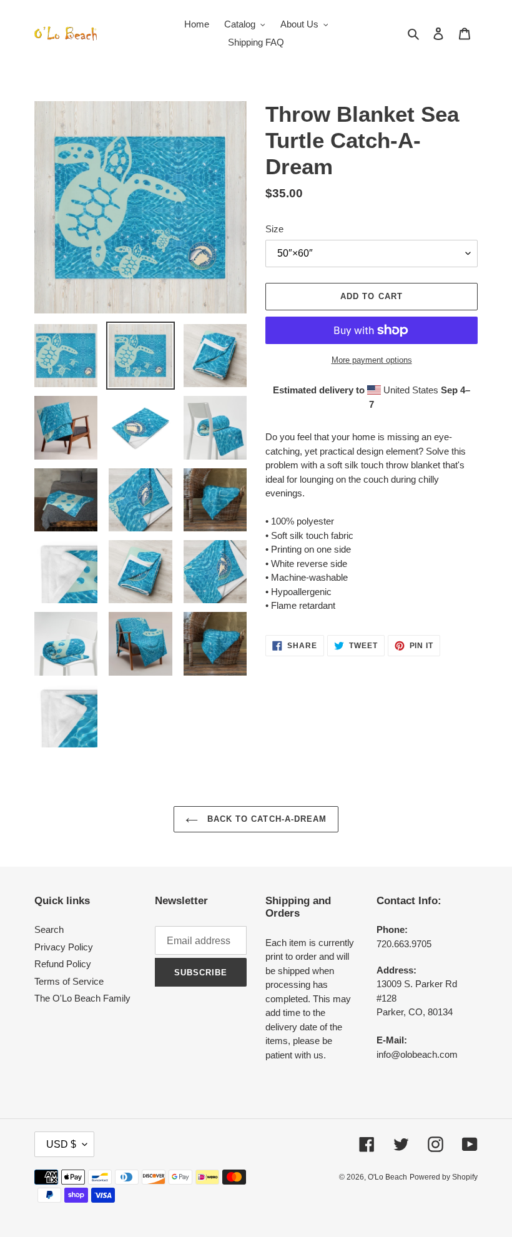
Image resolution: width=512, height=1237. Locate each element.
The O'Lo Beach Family (82, 998)
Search (49, 929)
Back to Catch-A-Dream (265, 819)
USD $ (61, 1144)
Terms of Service (69, 981)
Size (274, 229)
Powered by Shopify (444, 1177)
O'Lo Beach (387, 1177)
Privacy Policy (63, 947)
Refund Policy (62, 964)
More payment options (372, 360)
